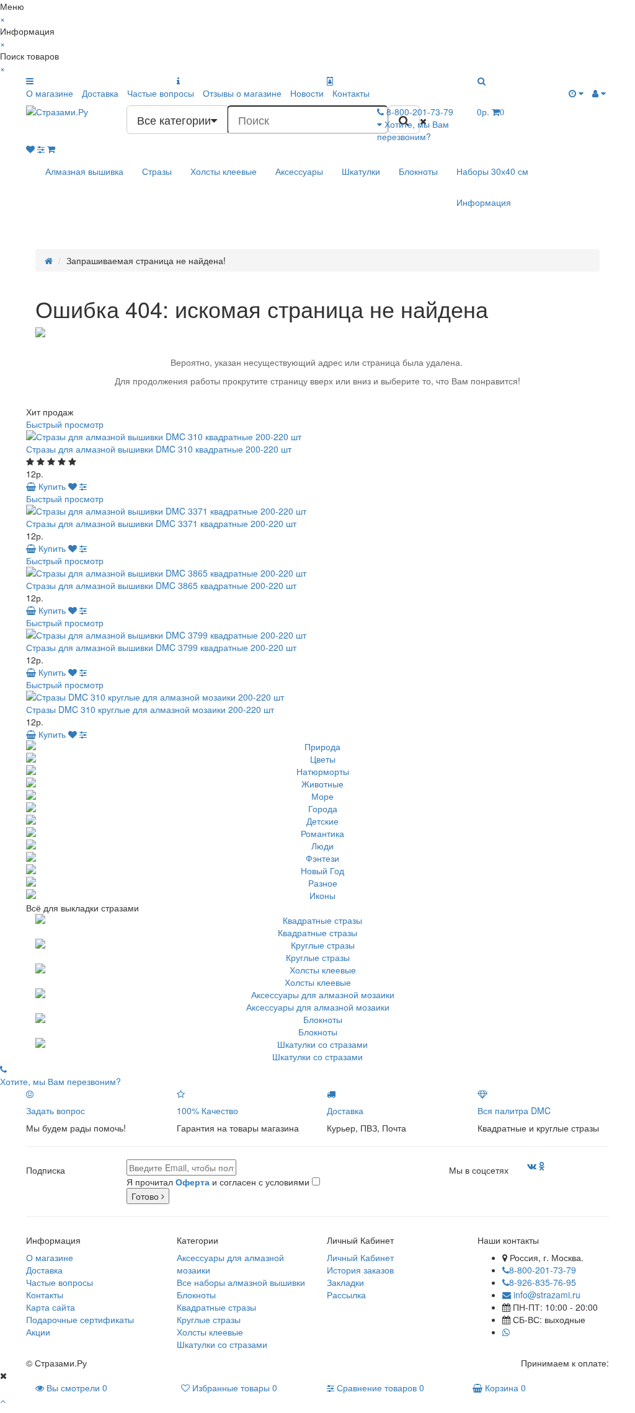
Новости (307, 93)
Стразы (157, 171)
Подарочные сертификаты (80, 1319)
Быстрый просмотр (65, 424)
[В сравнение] (83, 486)
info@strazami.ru (545, 1294)
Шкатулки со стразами (317, 1056)
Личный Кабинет (360, 1257)
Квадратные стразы (317, 932)
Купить (51, 486)
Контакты (351, 93)
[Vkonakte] (531, 1165)
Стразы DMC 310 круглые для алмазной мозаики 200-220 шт (150, 709)
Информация (483, 202)
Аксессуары (299, 171)
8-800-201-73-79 (542, 1270)
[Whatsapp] (506, 1332)
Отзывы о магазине (242, 93)
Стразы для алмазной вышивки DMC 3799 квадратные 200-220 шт (161, 647)
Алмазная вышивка (84, 171)
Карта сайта (50, 1307)
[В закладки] (72, 486)
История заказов (360, 1270)
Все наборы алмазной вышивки (241, 1282)
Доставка (100, 93)
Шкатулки (361, 171)
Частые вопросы (160, 93)
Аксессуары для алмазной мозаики (317, 1007)
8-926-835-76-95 (542, 1282)
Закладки (345, 1282)
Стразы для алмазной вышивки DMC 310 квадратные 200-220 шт (158, 449)
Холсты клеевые (223, 171)
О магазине (49, 93)
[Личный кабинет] (599, 93)
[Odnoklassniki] (542, 1165)
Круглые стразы (318, 957)
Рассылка (346, 1294)
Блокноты (418, 171)
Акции (38, 1332)
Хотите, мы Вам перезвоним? (413, 130)
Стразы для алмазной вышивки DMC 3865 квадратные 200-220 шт (161, 585)
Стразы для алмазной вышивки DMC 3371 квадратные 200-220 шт (161, 523)
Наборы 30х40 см (492, 171)
